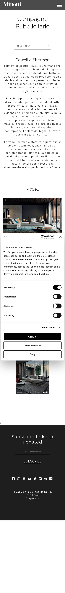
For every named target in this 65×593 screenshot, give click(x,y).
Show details (49, 327)
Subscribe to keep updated (32, 439)
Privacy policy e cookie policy (32, 491)
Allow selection (32, 345)
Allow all (32, 336)
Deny (32, 354)
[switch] (57, 296)
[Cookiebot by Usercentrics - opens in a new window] (41, 237)
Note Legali (32, 495)
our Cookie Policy (22, 259)
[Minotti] (12, 4)
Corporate (32, 498)
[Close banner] (60, 237)
